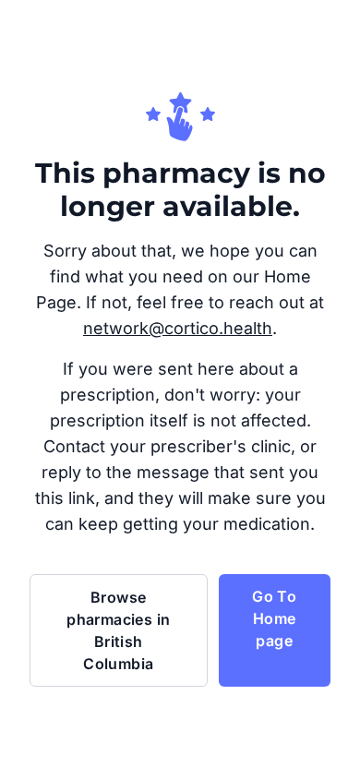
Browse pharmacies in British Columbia (118, 630)
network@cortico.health (177, 328)
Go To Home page (274, 618)
